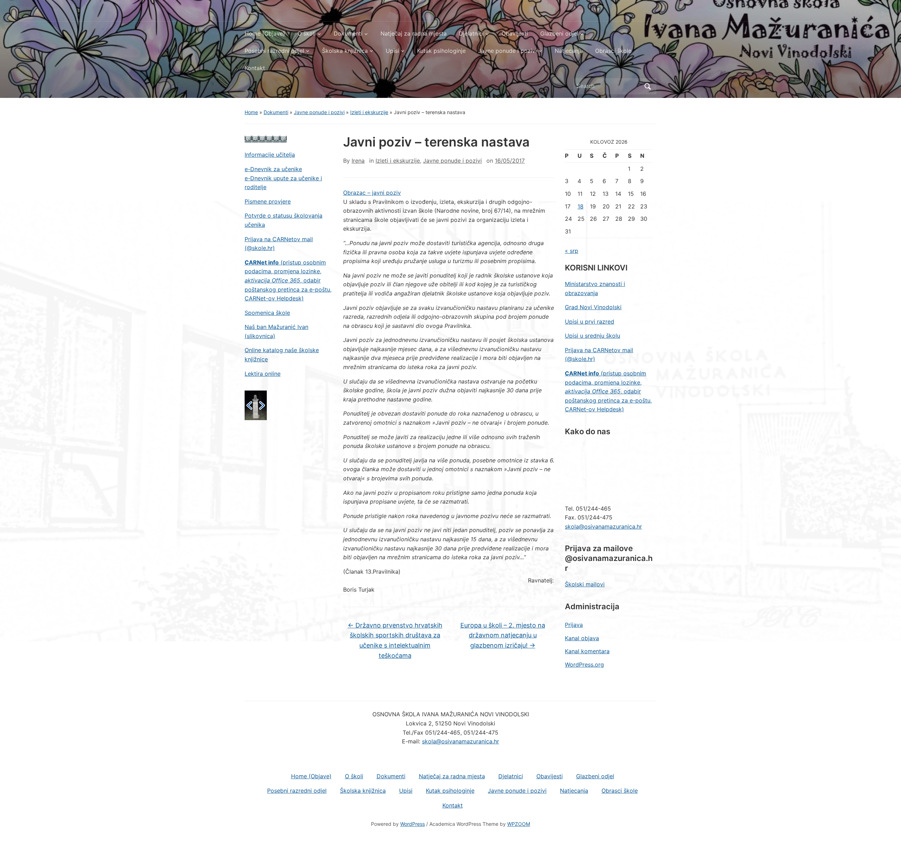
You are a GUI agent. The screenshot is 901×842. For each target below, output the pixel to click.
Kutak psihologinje (441, 50)
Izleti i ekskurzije (369, 112)
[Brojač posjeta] (266, 138)
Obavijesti (515, 33)
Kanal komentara (587, 651)
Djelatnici (471, 33)
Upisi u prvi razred (589, 321)
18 (581, 206)
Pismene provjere (268, 201)
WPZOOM (518, 824)
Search (647, 86)
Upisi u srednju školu (592, 335)
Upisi (392, 50)
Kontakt (255, 67)
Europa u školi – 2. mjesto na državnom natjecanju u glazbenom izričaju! (502, 635)
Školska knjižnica (345, 50)
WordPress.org (584, 664)
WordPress (412, 824)
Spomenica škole (267, 312)
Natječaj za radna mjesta (413, 33)
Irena (358, 160)
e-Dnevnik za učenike (273, 169)
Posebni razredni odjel (274, 50)
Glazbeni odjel (559, 33)
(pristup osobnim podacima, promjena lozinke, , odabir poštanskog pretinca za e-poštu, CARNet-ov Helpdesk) (288, 280)
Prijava (574, 624)
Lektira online (263, 373)
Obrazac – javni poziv (372, 192)
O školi (306, 33)
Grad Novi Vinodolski (593, 307)
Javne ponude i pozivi (507, 50)
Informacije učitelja (270, 154)
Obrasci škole (613, 50)
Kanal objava (582, 638)
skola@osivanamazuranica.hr (603, 526)
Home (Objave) (265, 33)
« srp (571, 250)
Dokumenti (348, 33)
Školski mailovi (585, 584)
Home (251, 112)
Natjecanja (569, 50)
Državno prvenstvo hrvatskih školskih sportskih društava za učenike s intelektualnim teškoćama (395, 640)
